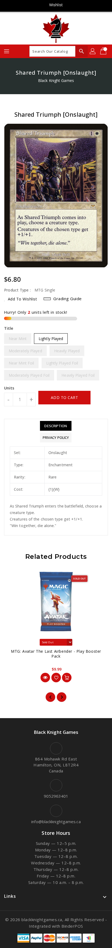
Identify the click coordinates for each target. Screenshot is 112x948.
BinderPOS (72, 926)
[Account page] (93, 51)
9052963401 (56, 796)
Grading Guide (67, 298)
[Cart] (103, 51)
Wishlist (56, 4)
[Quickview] (45, 677)
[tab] (55, 426)
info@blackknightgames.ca (55, 821)
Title (8, 328)
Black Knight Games (56, 80)
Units (9, 388)
